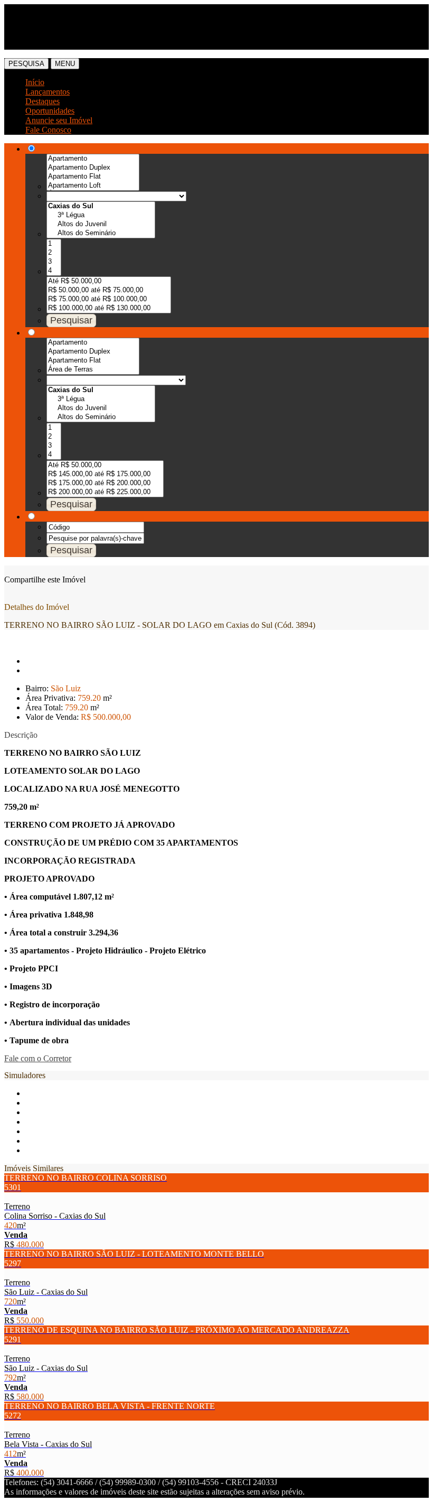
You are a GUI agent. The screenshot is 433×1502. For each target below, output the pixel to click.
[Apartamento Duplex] (93, 167)
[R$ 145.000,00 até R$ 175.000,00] (105, 474)
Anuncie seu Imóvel (58, 120)
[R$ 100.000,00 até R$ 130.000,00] (109, 308)
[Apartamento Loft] (93, 185)
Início (34, 82)
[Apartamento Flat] (93, 176)
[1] (54, 243)
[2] (54, 252)
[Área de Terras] (93, 369)
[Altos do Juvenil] (101, 224)
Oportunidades (49, 110)
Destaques (42, 101)
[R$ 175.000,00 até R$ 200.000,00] (105, 483)
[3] (54, 261)
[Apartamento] (93, 158)
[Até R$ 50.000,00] (109, 281)
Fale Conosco (48, 129)
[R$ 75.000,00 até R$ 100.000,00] (109, 299)
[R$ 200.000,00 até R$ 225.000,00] (105, 492)
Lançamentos (47, 91)
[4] (54, 270)
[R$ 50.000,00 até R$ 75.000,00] (109, 290)
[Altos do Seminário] (101, 233)
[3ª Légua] (101, 215)
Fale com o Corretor (37, 1058)
